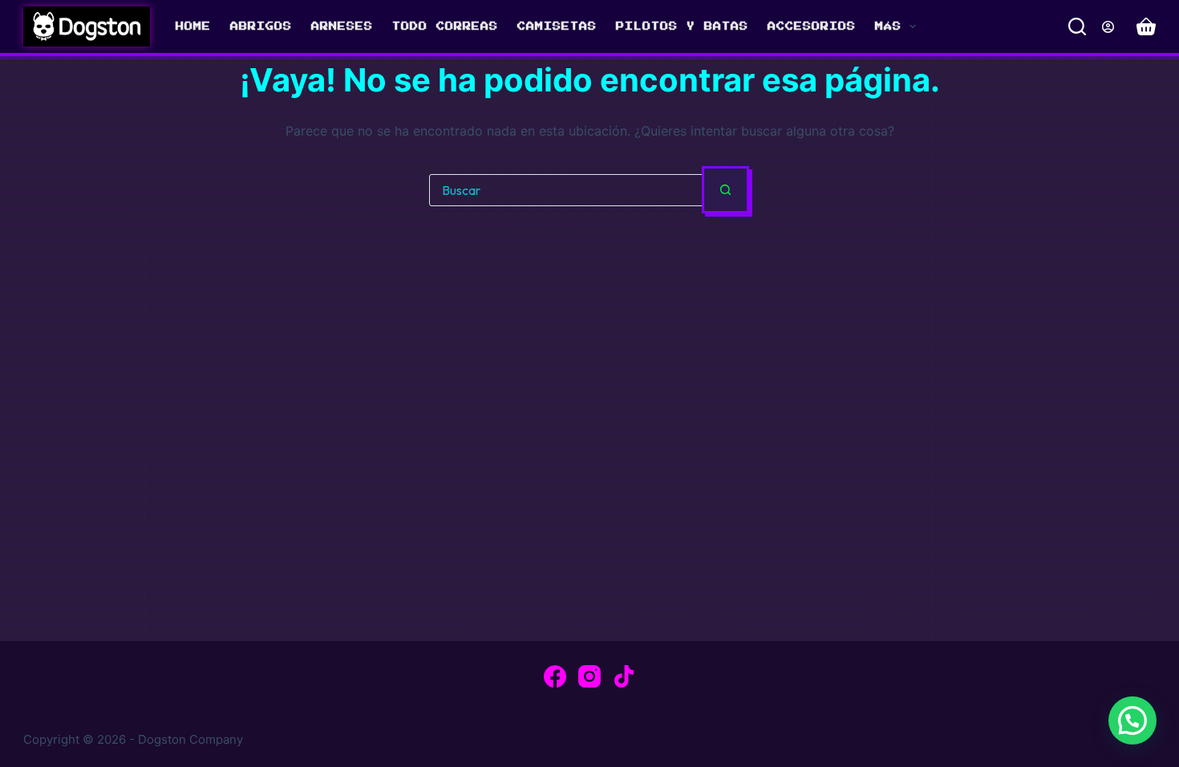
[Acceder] (1108, 27)
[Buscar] (1077, 26)
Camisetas (557, 26)
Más (888, 26)
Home (193, 26)
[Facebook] (555, 676)
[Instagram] (589, 676)
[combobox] (566, 190)
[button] (1132, 720)
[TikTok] (624, 676)
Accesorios (812, 26)
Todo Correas (445, 26)
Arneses (342, 26)
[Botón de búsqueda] (725, 189)
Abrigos (261, 26)
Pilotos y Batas (682, 26)
